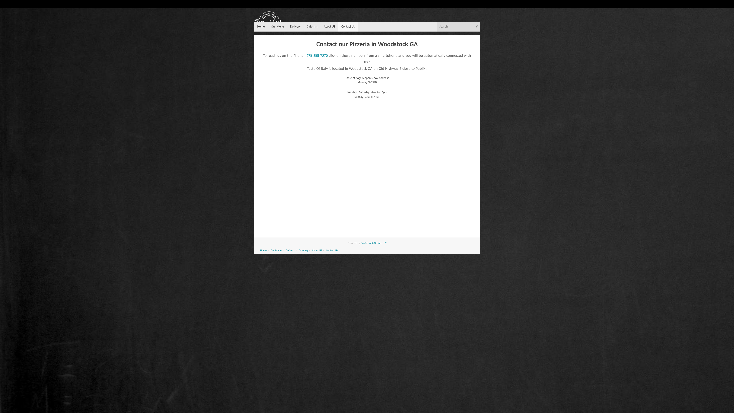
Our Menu (276, 250)
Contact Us (332, 250)
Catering (303, 250)
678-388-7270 (316, 56)
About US (317, 250)
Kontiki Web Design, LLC (373, 243)
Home (263, 250)
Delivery (290, 250)
